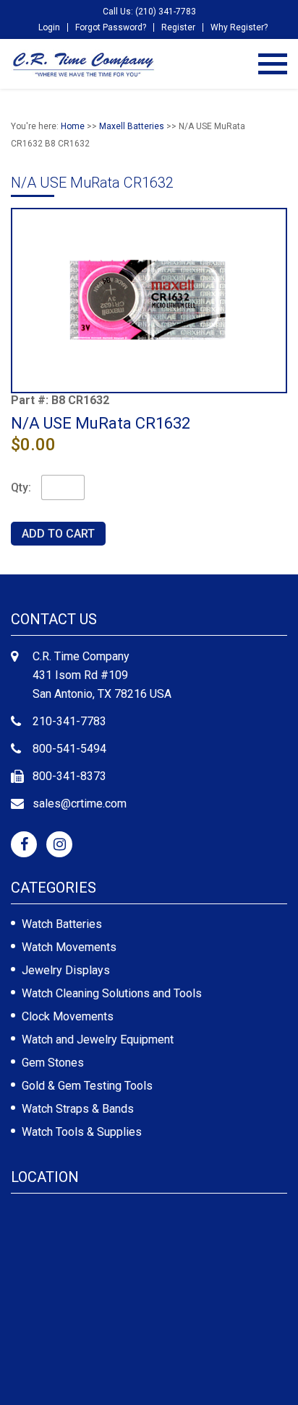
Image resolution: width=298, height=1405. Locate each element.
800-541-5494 (69, 749)
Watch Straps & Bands (78, 1109)
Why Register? (239, 27)
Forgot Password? (110, 27)
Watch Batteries (62, 924)
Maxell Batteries (131, 126)
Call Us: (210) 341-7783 (149, 11)
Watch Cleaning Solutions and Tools (112, 993)
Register (178, 27)
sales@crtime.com (80, 803)
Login (49, 27)
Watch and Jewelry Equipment (98, 1039)
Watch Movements (69, 947)
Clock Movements (68, 1016)
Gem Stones (53, 1062)
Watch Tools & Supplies (82, 1132)
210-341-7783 (69, 721)
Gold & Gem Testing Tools (87, 1086)
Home (73, 126)
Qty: (21, 487)
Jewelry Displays (66, 970)
